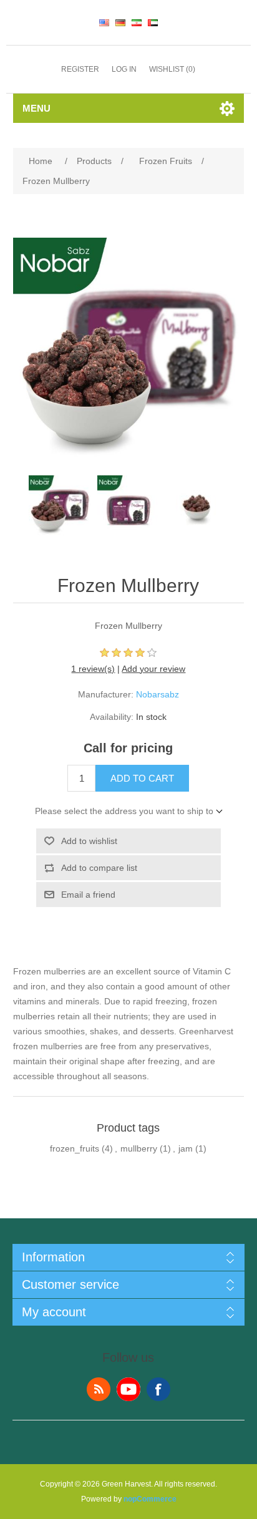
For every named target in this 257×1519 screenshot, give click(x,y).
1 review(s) (93, 669)
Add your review (153, 669)
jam (185, 1148)
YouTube (128, 1389)
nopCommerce (150, 1499)
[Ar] (152, 22)
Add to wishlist (89, 841)
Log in (124, 69)
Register (80, 69)
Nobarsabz (157, 694)
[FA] (136, 22)
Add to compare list (99, 868)
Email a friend (88, 895)
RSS (98, 1389)
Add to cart (142, 778)
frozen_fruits (74, 1148)
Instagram (158, 1389)
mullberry (138, 1148)
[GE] (120, 22)
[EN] (104, 22)
